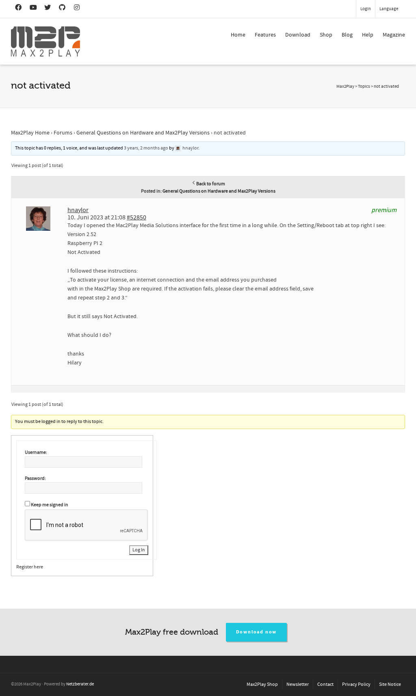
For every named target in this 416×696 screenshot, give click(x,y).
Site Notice (390, 684)
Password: (35, 478)
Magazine (394, 35)
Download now (256, 632)
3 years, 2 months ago (146, 148)
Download (297, 35)
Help (367, 35)
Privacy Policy (356, 684)
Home (238, 35)
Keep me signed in (49, 505)
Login (365, 9)
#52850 (136, 217)
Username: (36, 452)
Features (265, 35)
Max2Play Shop (262, 684)
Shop (326, 35)
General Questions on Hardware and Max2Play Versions (143, 133)
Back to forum (210, 184)
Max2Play (345, 86)
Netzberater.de (80, 684)
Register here (29, 567)
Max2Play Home (30, 133)
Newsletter (297, 684)
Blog (347, 35)
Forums (63, 133)
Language (388, 9)
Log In (138, 550)
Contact (325, 684)
